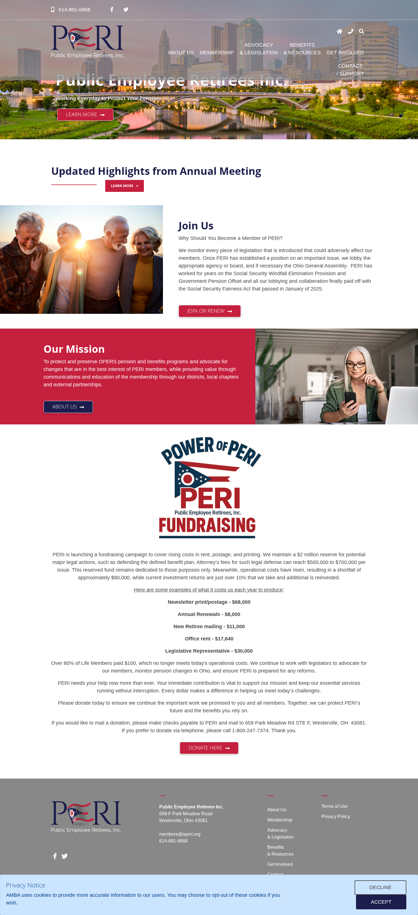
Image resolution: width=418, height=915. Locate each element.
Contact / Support (350, 69)
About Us (181, 52)
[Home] (339, 32)
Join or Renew (206, 310)
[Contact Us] (350, 32)
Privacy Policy (335, 816)
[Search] (361, 32)
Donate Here (205, 747)
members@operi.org (179, 834)
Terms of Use (334, 806)
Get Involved (345, 52)
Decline (380, 887)
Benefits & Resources (302, 48)
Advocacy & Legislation (259, 48)
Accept (381, 902)
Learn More (81, 114)
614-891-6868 (73, 10)
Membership (217, 52)
